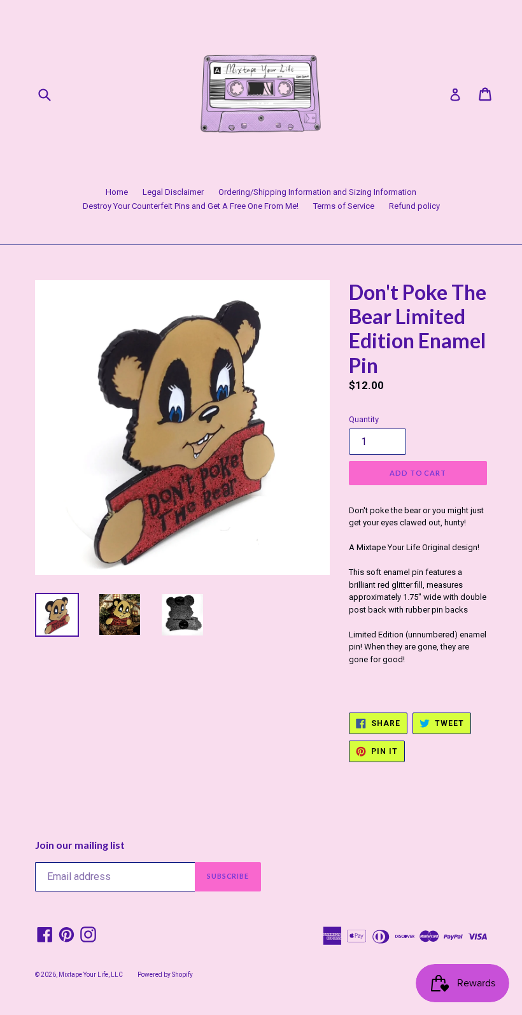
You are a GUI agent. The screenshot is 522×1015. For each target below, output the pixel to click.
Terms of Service (343, 206)
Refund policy (414, 206)
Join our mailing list (80, 845)
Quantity (364, 419)
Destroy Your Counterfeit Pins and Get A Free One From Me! (191, 206)
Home (117, 192)
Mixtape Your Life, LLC (91, 974)
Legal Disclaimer (173, 192)
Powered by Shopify (165, 974)
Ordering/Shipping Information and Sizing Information (317, 192)
